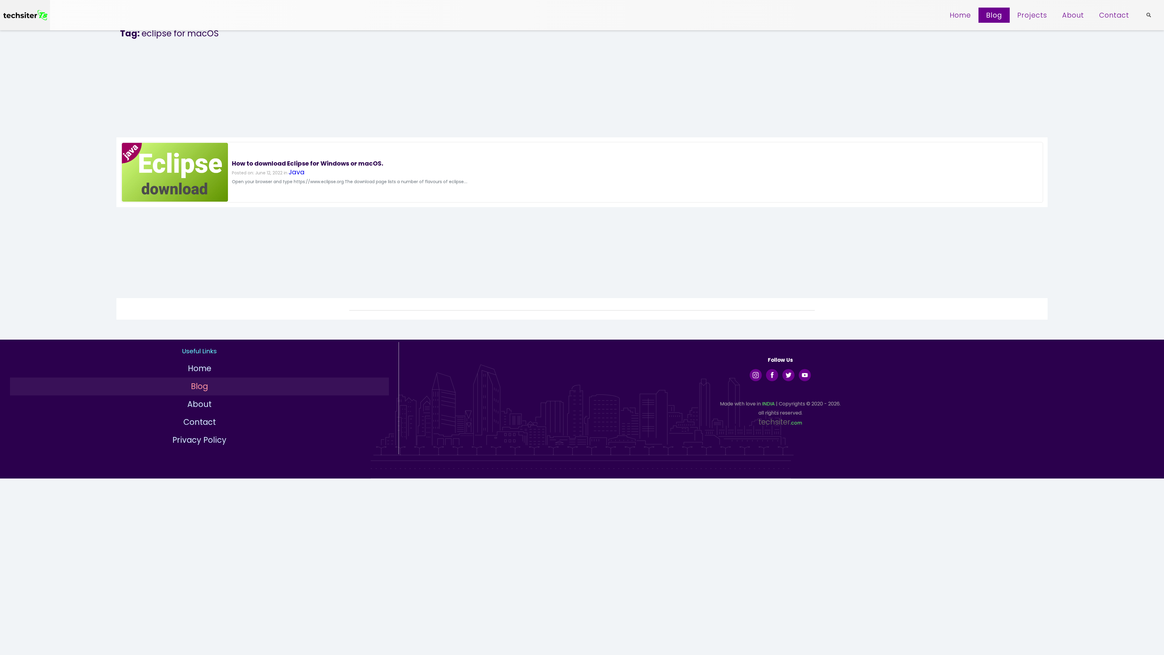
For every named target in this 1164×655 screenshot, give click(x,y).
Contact (1114, 15)
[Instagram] (756, 375)
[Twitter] (788, 375)
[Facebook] (772, 375)
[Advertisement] (582, 88)
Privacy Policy (199, 440)
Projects (1032, 15)
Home (960, 15)
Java (297, 172)
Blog (994, 15)
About (1073, 15)
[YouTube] (805, 375)
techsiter (774, 422)
